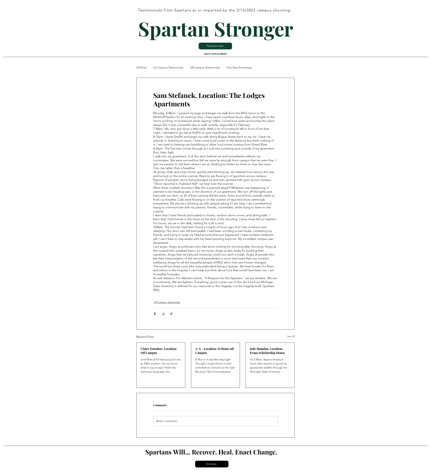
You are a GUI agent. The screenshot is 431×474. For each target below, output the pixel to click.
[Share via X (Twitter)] (163, 313)
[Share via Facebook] (154, 313)
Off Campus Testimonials (205, 67)
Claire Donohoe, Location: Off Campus (159, 351)
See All (291, 336)
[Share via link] (171, 313)
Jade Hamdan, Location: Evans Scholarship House (267, 351)
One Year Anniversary (239, 67)
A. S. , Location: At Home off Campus (214, 351)
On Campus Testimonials (168, 67)
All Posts (141, 67)
